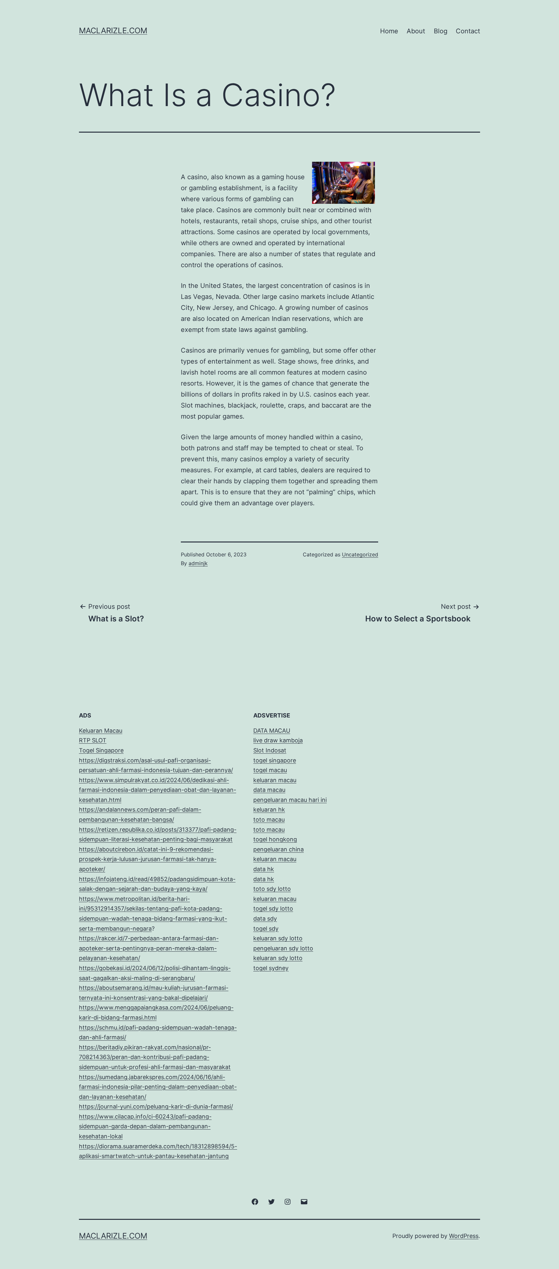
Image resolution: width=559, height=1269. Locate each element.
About (416, 31)
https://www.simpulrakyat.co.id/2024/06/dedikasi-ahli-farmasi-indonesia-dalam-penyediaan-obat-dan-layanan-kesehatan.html (157, 790)
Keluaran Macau (100, 730)
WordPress (463, 1235)
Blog (440, 31)
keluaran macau (274, 898)
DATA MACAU (271, 730)
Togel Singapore (101, 750)
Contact (468, 31)
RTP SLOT (92, 740)
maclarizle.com (113, 30)
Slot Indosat (269, 750)
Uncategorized (360, 554)
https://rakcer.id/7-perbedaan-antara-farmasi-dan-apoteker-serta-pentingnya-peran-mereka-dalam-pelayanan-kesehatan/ (149, 948)
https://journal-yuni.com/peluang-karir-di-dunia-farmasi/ (156, 1106)
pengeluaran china (278, 849)
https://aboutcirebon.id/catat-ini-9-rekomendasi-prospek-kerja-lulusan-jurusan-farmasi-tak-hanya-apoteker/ (147, 859)
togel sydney (271, 968)
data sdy (265, 918)
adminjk (198, 563)
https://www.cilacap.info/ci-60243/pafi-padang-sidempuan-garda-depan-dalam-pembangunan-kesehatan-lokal (145, 1126)
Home (389, 31)
